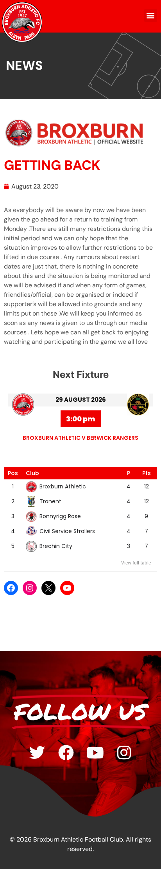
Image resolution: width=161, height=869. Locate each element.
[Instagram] (30, 588)
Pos (13, 473)
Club (32, 473)
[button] (150, 15)
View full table (136, 563)
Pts (146, 473)
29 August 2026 (80, 399)
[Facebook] (11, 588)
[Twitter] (37, 752)
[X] (48, 588)
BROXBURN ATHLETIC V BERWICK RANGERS (80, 438)
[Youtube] (95, 752)
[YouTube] (67, 588)
